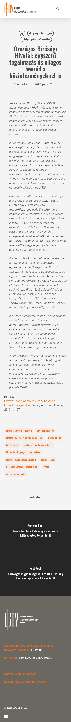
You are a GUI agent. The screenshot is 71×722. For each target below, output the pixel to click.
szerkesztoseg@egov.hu (35, 657)
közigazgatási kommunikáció (38, 445)
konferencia (12, 445)
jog (22, 33)
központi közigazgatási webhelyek (23, 452)
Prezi (46, 466)
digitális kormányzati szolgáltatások (24, 438)
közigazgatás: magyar (40, 33)
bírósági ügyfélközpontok (19, 430)
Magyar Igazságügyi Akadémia (21, 459)
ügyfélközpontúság (15, 474)
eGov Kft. (37, 650)
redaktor (22, 84)
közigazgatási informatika (36, 39)
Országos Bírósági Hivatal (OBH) (22, 466)
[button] (65, 9)
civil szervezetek (45, 430)
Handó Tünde (54, 438)
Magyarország (48, 459)
